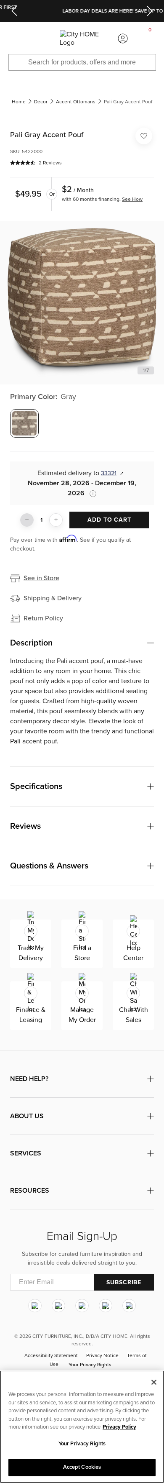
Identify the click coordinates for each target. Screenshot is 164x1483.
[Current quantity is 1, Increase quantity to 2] (56, 520)
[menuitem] (13, 38)
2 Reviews (50, 163)
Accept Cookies (82, 1467)
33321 (108, 473)
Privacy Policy (119, 1427)
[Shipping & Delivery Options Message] (90, 493)
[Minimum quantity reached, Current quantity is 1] (27, 520)
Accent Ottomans (75, 102)
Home (19, 102)
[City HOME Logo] (82, 38)
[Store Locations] (41, 38)
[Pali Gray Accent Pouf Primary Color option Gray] (24, 423)
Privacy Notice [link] (102, 1355)
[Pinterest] (105, 1305)
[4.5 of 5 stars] (22, 162)
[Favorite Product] (143, 136)
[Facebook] (58, 1305)
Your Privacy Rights (90, 1365)
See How (132, 199)
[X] (82, 1305)
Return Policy (43, 618)
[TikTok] (129, 1305)
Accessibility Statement (51, 1355)
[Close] (154, 1382)
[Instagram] (35, 1305)
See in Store (41, 578)
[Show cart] (150, 38)
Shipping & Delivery (53, 598)
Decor (41, 102)
